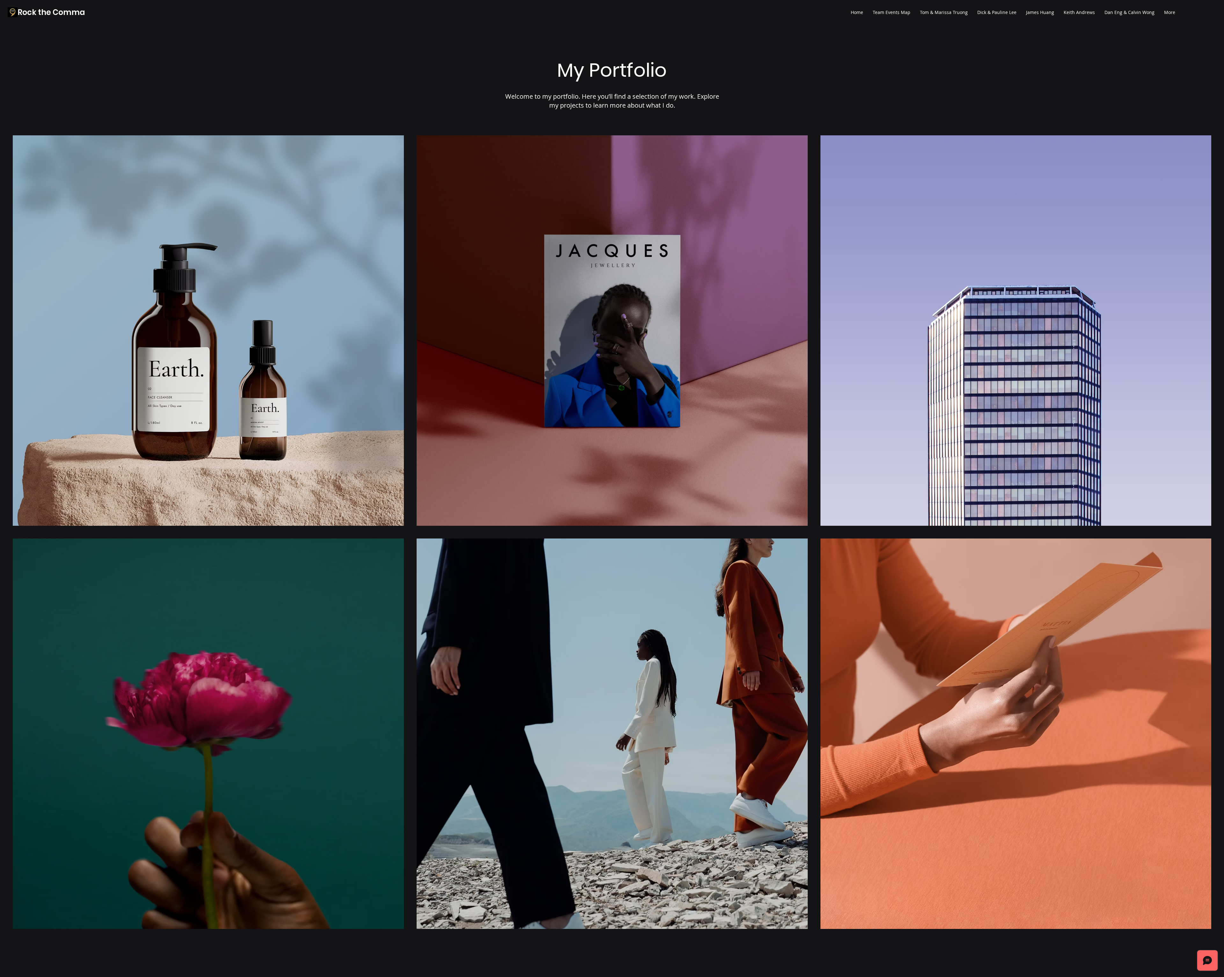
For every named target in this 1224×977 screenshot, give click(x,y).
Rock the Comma (51, 12)
